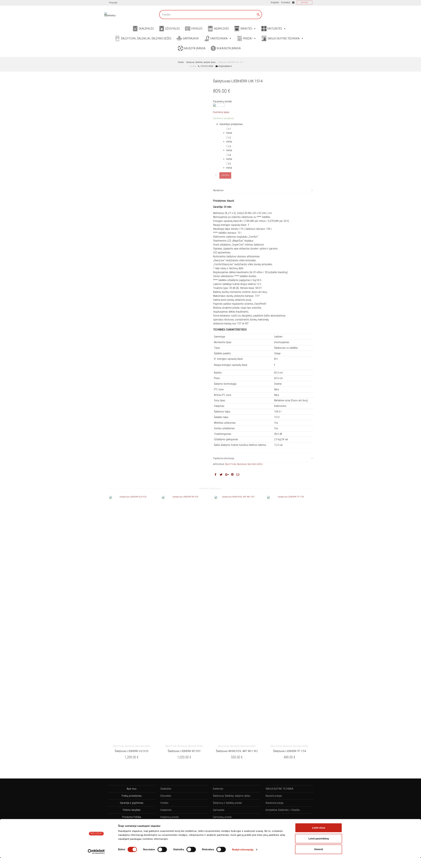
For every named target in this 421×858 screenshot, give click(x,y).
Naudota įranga (194, 48)
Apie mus (131, 788)
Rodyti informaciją (242, 849)
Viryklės (196, 28)
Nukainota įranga (229, 48)
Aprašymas (218, 190)
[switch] (162, 849)
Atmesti (318, 849)
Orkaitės (246, 28)
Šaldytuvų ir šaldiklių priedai (227, 802)
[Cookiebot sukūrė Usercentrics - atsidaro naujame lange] (96, 851)
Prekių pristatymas (132, 795)
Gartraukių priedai (222, 817)
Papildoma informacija (223, 458)
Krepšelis (275, 2)
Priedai (247, 38)
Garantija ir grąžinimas (131, 802)
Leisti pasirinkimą (319, 838)
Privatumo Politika (131, 817)
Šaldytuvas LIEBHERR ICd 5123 (131, 751)
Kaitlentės (274, 28)
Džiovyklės (172, 28)
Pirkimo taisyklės (131, 809)
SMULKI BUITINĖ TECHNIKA (284, 38)
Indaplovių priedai (169, 817)
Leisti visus (318, 827)
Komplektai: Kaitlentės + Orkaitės (283, 809)
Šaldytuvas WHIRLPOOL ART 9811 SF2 (237, 751)
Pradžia (181, 62)
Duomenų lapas (221, 112)
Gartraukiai (191, 38)
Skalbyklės (146, 28)
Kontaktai (285, 2)
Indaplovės (221, 28)
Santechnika (219, 38)
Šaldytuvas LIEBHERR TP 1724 (289, 751)
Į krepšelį (225, 175)
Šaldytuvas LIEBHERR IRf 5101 (184, 751)
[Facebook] (293, 2)
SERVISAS (304, 2)
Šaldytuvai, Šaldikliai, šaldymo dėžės (146, 38)
